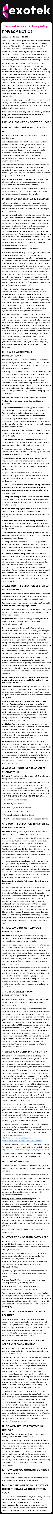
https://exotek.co (33, 63)
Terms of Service (15, 26)
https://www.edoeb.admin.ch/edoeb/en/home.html (25, 1150)
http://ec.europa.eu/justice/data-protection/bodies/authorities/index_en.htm (22, 1139)
